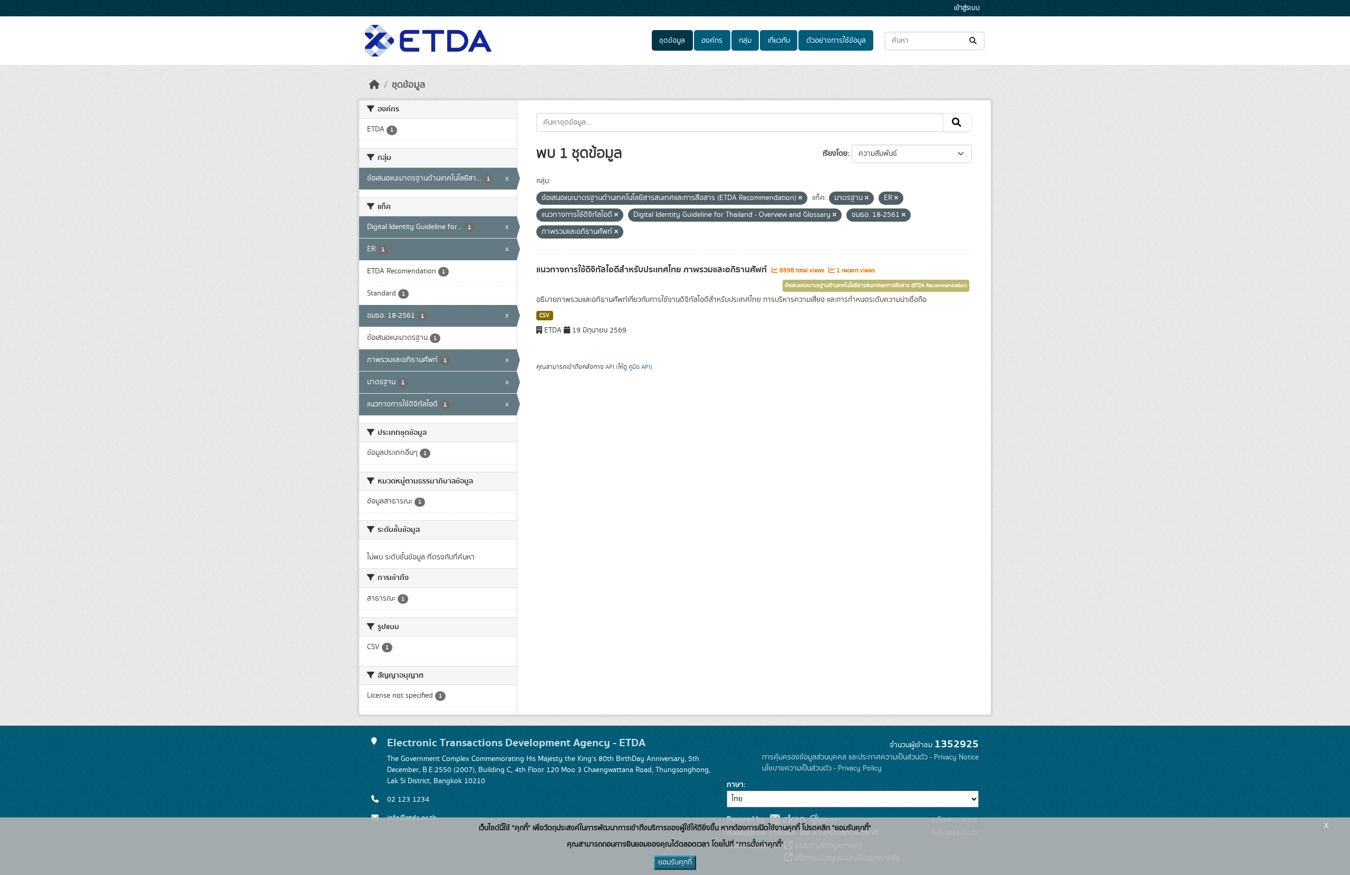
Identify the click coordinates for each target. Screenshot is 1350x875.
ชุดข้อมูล (672, 40)
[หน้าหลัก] (374, 85)
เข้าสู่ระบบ (967, 8)
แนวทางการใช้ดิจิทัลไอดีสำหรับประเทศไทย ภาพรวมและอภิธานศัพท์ (652, 270)
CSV (544, 315)
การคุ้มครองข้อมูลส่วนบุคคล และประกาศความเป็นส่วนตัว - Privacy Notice (870, 757)
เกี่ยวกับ (779, 40)
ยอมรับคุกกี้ (675, 862)
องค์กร (711, 40)
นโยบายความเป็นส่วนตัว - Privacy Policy (822, 768)
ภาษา (735, 784)
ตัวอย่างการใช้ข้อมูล (836, 40)
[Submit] (973, 41)
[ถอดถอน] (800, 198)
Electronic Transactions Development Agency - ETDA (516, 743)
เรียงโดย (835, 153)
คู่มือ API (639, 367)
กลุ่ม (745, 40)
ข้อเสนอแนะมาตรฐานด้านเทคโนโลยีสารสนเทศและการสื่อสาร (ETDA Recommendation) (876, 285)
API (609, 367)
